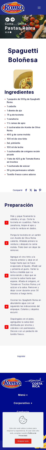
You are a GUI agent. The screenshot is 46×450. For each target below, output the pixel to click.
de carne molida (18, 134)
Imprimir (21, 356)
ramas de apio (16, 123)
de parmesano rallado (20, 170)
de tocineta (15, 114)
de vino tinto (17, 138)
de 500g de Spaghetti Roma (23, 101)
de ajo (14, 110)
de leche (15, 147)
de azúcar (18, 166)
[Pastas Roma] (16, 7)
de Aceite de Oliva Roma (23, 129)
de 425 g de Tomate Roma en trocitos (23, 160)
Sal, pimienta (13, 143)
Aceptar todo (23, 441)
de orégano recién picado (23, 153)
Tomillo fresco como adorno (21, 174)
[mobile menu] (39, 7)
